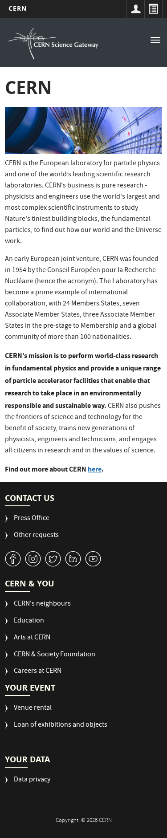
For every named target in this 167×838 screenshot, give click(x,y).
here (95, 469)
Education (29, 621)
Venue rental (33, 709)
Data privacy (32, 780)
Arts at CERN (32, 638)
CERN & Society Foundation (54, 655)
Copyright (68, 821)
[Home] (53, 44)
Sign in (135, 9)
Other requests (36, 536)
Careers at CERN (37, 672)
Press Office (31, 519)
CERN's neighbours (42, 604)
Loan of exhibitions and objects (60, 725)
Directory (153, 9)
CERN (17, 8)
